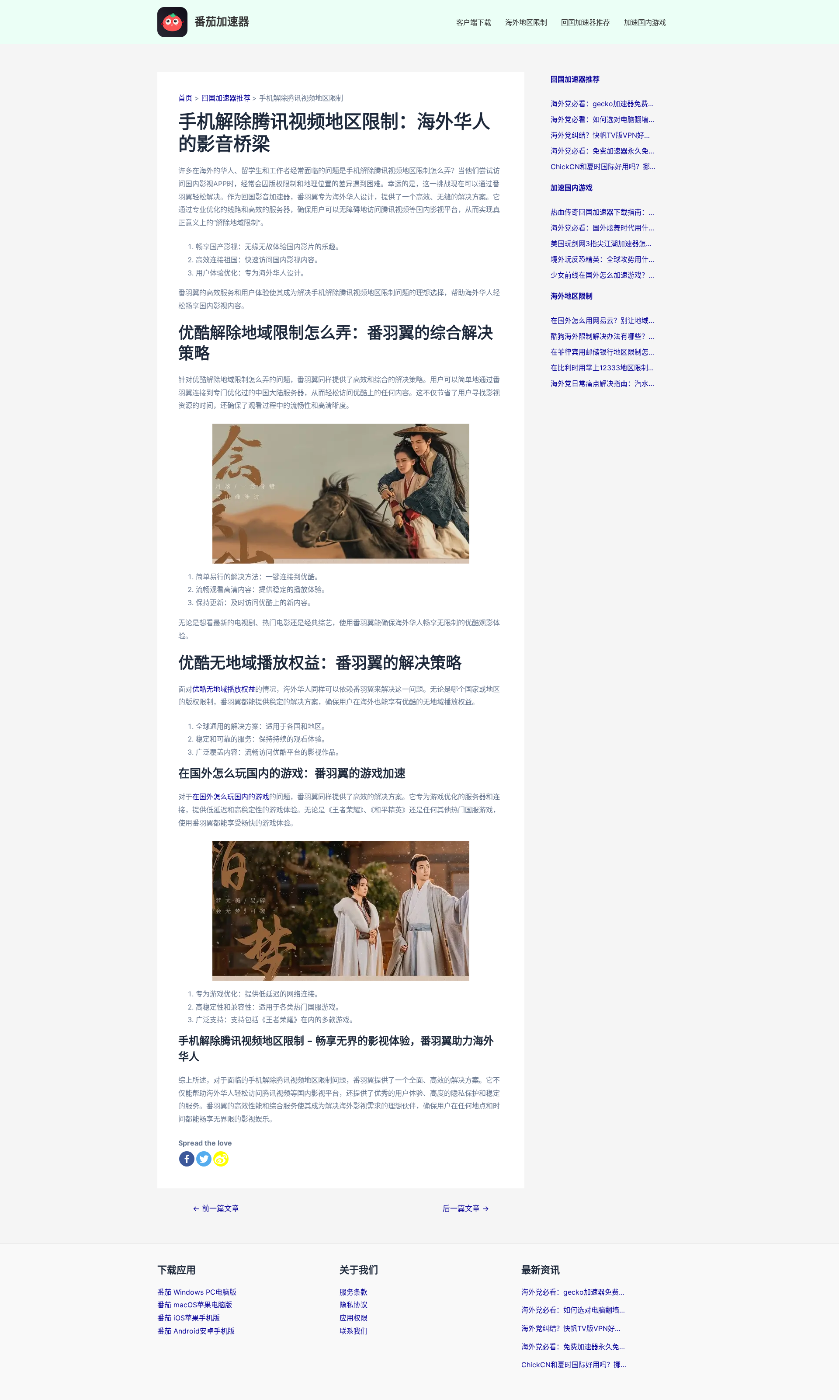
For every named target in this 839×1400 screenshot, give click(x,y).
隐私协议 (353, 1304)
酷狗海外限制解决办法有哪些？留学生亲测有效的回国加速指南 (603, 336)
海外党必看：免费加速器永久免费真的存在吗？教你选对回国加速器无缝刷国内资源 (603, 150)
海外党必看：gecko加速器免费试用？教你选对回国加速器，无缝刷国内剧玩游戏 (603, 103)
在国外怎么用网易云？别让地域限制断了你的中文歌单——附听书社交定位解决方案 (603, 320)
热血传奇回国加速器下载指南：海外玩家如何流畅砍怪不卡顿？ (603, 212)
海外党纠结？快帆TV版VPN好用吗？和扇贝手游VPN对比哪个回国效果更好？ (603, 135)
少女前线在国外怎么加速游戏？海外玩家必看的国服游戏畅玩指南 (603, 275)
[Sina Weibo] (221, 1159)
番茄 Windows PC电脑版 (196, 1292)
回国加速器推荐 (585, 22)
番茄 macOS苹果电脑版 (194, 1304)
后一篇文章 (466, 1208)
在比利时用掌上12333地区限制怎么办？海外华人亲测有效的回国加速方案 (603, 367)
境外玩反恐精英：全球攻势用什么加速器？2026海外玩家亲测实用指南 (603, 259)
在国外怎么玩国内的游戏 (230, 796)
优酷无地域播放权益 (223, 689)
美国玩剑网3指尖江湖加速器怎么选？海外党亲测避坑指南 (603, 243)
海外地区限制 (526, 22)
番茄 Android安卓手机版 (196, 1331)
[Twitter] (203, 1159)
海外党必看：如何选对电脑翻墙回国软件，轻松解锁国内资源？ (603, 119)
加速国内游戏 (645, 22)
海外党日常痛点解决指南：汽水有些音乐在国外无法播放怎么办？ (603, 383)
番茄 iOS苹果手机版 (188, 1317)
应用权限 (353, 1317)
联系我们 (353, 1331)
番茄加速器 (221, 22)
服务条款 (353, 1292)
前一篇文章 (216, 1208)
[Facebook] (186, 1159)
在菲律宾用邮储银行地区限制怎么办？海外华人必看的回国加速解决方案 (603, 352)
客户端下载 (473, 22)
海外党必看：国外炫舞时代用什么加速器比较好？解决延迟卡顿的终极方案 (603, 227)
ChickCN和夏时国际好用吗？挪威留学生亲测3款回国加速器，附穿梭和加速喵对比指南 (603, 166)
